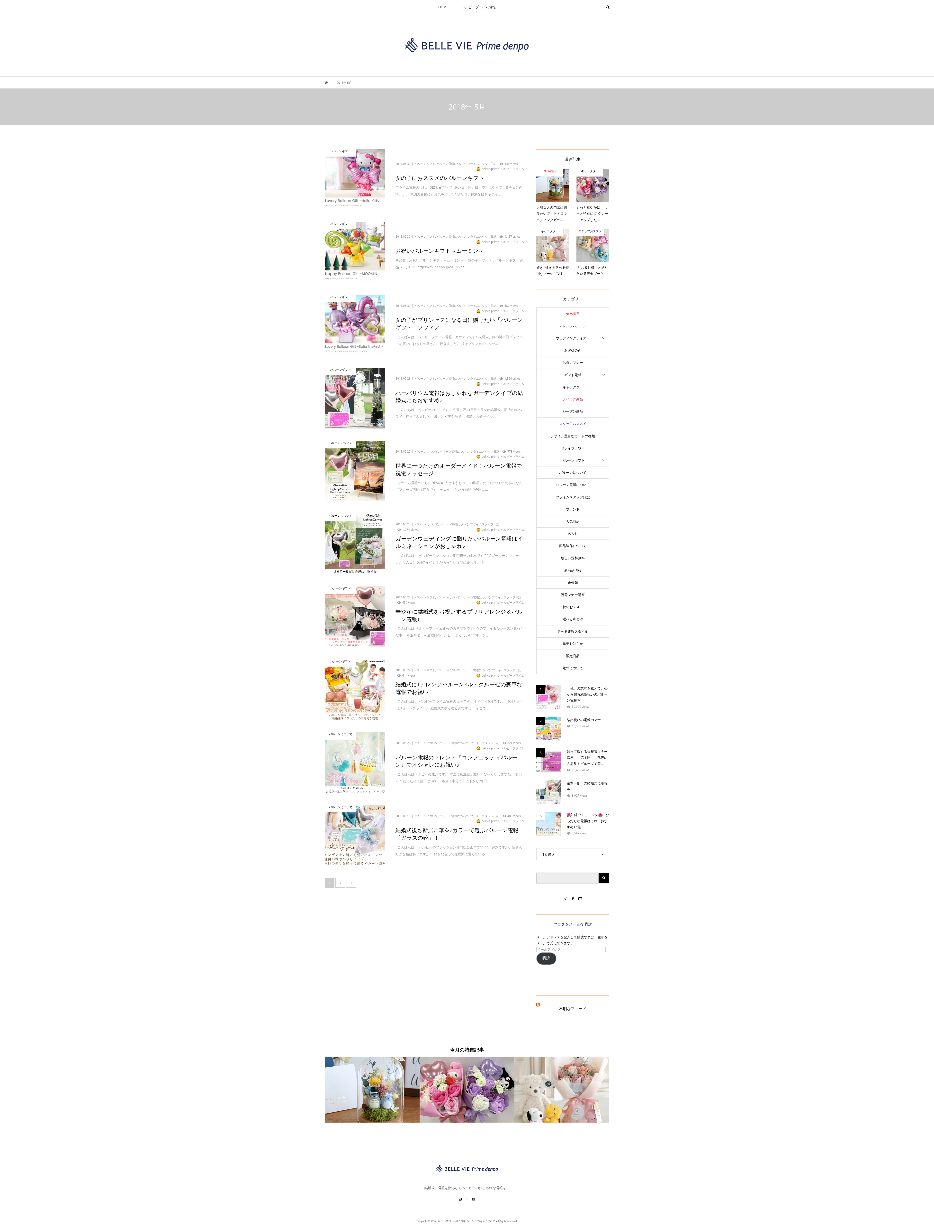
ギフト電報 (572, 374)
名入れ (573, 533)
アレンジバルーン (572, 326)
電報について (573, 668)
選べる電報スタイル (572, 631)
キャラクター (573, 387)
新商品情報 (572, 570)
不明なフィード (572, 1008)
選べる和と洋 (573, 619)
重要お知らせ (573, 643)
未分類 (573, 582)
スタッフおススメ (572, 423)
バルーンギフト (573, 460)
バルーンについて (572, 472)
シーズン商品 (573, 411)
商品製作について (572, 545)
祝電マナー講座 (573, 594)
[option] (372, 1090)
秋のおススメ (573, 607)
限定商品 (573, 655)
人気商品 (573, 521)
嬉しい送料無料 (573, 558)
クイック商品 (573, 399)
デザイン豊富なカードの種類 (573, 436)
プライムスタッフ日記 (573, 497)
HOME (443, 7)
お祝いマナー (573, 362)
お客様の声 (572, 350)
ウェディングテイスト (573, 338)
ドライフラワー (573, 448)
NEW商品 (573, 313)
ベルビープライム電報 (479, 7)
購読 (546, 958)
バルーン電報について (573, 484)
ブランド (573, 509)
